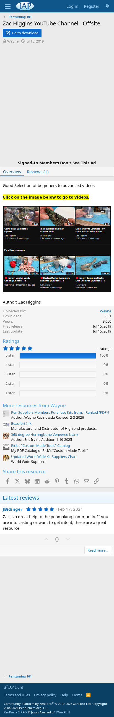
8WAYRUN (63, 712)
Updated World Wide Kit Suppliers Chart (44, 456)
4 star (10, 364)
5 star (10, 355)
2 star (10, 383)
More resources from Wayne (34, 405)
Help (64, 694)
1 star (10, 392)
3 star (10, 373)
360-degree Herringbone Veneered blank (44, 434)
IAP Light (15, 687)
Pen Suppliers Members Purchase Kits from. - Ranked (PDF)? (60, 412)
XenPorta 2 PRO (15, 712)
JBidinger (12, 509)
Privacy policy (45, 694)
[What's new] (107, 6)
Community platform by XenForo (48, 704)
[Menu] (7, 6)
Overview (12, 171)
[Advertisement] (57, 102)
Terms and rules (17, 694)
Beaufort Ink (21, 423)
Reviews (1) (38, 171)
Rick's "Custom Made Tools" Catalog (40, 445)
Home (77, 694)
